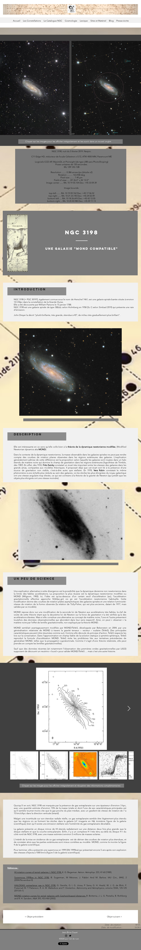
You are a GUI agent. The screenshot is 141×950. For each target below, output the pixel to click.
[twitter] (70, 935)
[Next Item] (129, 708)
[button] (17, 243)
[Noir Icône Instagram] (66, 935)
